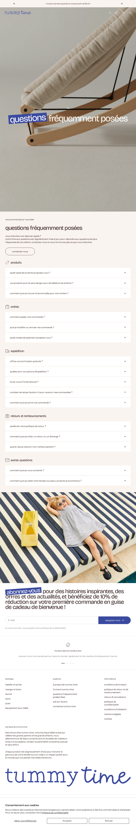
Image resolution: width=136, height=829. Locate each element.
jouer (7, 703)
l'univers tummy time (63, 689)
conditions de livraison (115, 684)
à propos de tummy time (65, 684)
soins (7, 698)
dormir (8, 694)
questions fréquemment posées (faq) (65, 695)
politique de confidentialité (53, 628)
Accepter (67, 820)
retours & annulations (115, 697)
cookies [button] (108, 718)
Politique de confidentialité (54, 812)
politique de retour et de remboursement (116, 691)
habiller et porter (13, 684)
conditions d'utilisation (115, 709)
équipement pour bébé (16, 708)
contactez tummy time (64, 706)
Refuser (109, 820)
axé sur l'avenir (60, 701)
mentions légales (112, 714)
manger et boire (13, 689)
